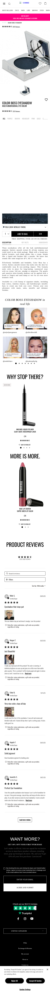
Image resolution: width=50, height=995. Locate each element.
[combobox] (25, 227)
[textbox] (25, 931)
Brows (35, 10)
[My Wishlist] (40, 4)
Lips (28, 10)
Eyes (42, 10)
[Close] (47, 969)
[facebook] (18, 918)
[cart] (45, 3)
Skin (23, 10)
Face (17, 10)
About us (25, 959)
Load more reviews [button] (24, 820)
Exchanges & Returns (25, 948)
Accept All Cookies (35, 981)
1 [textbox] (5, 233)
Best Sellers (7, 10)
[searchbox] (25, 573)
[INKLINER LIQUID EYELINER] (25, 405)
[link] (11, 26)
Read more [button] (28, 673)
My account (25, 954)
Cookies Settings (25, 989)
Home (4, 22)
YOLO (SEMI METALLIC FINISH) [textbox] (15, 227)
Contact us (25, 965)
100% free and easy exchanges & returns (25, 17)
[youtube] (32, 918)
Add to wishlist (46, 99)
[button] (9, 615)
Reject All (14, 981)
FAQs (25, 943)
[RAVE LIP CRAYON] (25, 484)
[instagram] (25, 918)
